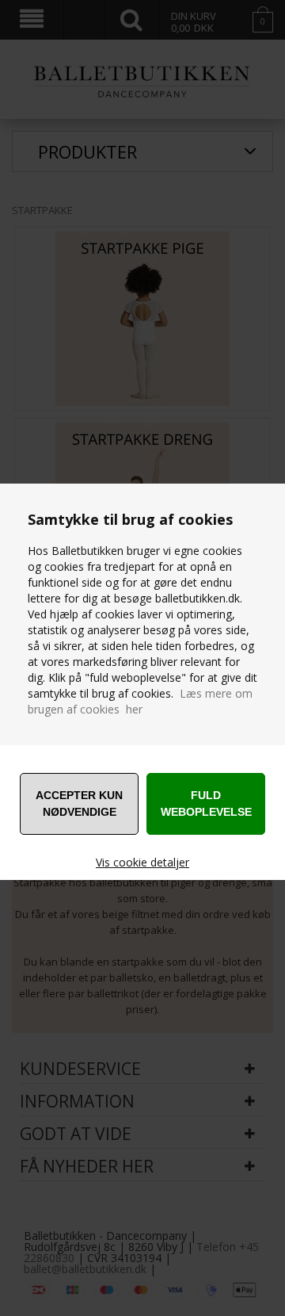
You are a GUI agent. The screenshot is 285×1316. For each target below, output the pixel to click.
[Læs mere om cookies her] (178, 693)
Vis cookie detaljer (142, 862)
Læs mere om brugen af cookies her (140, 701)
